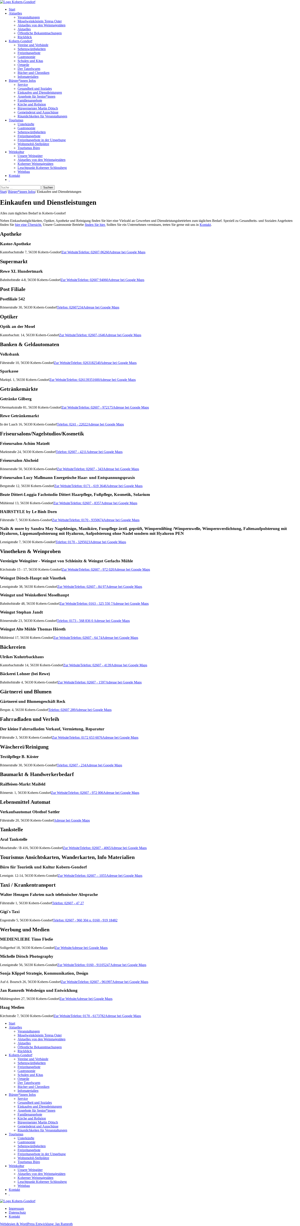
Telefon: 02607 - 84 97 (90, 586)
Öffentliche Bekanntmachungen (40, 33)
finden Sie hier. (95, 225)
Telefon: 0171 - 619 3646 (89, 486)
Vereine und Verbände (33, 45)
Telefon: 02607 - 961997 (95, 982)
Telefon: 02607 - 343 (88, 469)
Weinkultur (16, 152)
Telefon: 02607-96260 (93, 252)
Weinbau (24, 172)
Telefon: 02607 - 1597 (90, 682)
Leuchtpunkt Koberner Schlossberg (42, 168)
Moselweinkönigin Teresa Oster (40, 21)
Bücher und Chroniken (33, 73)
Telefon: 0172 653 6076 (85, 737)
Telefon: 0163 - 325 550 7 (94, 603)
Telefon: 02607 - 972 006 (85, 793)
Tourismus (16, 120)
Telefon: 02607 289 (62, 710)
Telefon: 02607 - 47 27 (68, 903)
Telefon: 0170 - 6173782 (87, 1016)
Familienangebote (30, 100)
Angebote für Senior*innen (36, 96)
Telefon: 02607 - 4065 (95, 848)
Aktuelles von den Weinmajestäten (41, 25)
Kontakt (14, 175)
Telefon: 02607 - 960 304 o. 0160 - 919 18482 (85, 920)
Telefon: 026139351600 (83, 380)
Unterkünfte (26, 124)
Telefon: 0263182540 (86, 363)
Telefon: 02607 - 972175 (95, 407)
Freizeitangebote (29, 53)
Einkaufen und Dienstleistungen (40, 92)
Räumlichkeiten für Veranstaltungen (42, 116)
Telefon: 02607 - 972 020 (96, 569)
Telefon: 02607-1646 (90, 335)
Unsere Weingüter (30, 156)
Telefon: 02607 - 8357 (85, 503)
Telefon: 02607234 (70, 307)
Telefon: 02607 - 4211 (71, 452)
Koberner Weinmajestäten (35, 164)
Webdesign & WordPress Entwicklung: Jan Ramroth (36, 1224)
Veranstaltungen (29, 17)
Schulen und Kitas (30, 61)
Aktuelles (15, 13)
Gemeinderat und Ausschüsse (38, 112)
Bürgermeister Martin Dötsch (38, 108)
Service (23, 84)
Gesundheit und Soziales (35, 88)
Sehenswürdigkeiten (32, 49)
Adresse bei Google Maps (127, 252)
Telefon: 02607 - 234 (71, 765)
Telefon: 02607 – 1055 (90, 875)
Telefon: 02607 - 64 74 (86, 637)
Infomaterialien (28, 77)
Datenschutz (17, 1212)
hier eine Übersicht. (28, 225)
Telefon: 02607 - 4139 (95, 665)
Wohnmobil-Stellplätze (33, 144)
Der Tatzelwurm (29, 69)
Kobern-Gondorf (20, 41)
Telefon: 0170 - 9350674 (86, 520)
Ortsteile (23, 65)
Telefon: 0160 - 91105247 (92, 965)
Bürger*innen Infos (22, 80)
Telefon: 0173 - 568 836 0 (75, 621)
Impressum (16, 1208)
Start (12, 9)
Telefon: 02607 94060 (93, 280)
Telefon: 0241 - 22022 (72, 424)
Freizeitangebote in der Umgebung (42, 140)
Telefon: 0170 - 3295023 (73, 542)
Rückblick (25, 37)
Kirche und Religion (32, 104)
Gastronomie (26, 57)
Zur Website (69, 252)
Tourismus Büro (29, 148)
